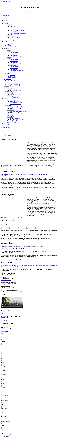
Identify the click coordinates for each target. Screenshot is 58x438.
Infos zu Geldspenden (15, 112)
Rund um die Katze (11, 81)
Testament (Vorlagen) (12, 122)
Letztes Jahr (12, 76)
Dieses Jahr (12, 75)
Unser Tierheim (13, 26)
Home (5, 20)
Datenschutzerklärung (9, 434)
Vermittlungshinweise (12, 49)
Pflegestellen (10, 116)
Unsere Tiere (13, 27)
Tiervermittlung (7, 48)
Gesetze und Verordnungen (13, 84)
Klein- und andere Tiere (12, 65)
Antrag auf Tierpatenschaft (16, 102)
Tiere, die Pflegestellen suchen (17, 119)
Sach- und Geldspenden (15, 94)
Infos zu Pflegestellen (15, 118)
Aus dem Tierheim (14, 52)
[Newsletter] (12, 96)
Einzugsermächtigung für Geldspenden (19, 111)
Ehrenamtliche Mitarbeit (12, 120)
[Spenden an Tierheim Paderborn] (6, 15)
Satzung (12, 40)
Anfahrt (8, 125)
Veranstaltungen (10, 88)
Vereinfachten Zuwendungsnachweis (15, 114)
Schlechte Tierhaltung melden (14, 85)
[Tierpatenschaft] (14, 100)
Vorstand (12, 38)
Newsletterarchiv (14, 97)
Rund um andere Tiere (12, 83)
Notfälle (5, 41)
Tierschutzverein (10, 36)
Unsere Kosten (13, 31)
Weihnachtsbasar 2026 (6, 328)
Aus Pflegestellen (14, 54)
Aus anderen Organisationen (16, 56)
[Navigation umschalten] (1, 18)
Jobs (11, 34)
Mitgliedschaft (10, 105)
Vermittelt (9, 73)
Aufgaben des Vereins (15, 37)
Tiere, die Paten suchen (15, 104)
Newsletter (9, 96)
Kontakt (5, 123)
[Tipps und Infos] (11, 79)
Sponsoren (9, 93)
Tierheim (9, 24)
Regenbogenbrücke (11, 77)
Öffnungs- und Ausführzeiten (17, 30)
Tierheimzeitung (10, 91)
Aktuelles (6, 87)
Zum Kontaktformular (6, 280)
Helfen (5, 98)
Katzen (8, 44)
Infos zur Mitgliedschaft (15, 108)
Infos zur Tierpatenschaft (15, 101)
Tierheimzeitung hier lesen (7, 334)
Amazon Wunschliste (6, 320)
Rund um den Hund (11, 80)
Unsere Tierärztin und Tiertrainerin (18, 33)
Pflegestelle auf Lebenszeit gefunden (15, 72)
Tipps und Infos (7, 79)
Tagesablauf (12, 29)
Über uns (6, 23)
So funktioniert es (5, 317)
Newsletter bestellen (5, 331)
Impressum (6, 436)
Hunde (8, 42)
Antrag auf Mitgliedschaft (16, 107)
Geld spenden (10, 109)
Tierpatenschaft (10, 100)
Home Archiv (10, 21)
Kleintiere (9, 45)
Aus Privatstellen (14, 55)
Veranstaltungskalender (15, 90)
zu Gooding (4, 313)
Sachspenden (10, 115)
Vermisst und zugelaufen (12, 46)
